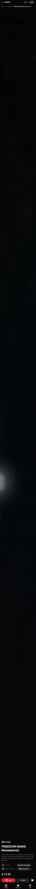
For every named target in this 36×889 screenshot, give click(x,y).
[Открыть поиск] (25, 2)
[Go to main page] (6, 2)
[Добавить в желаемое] (32, 880)
